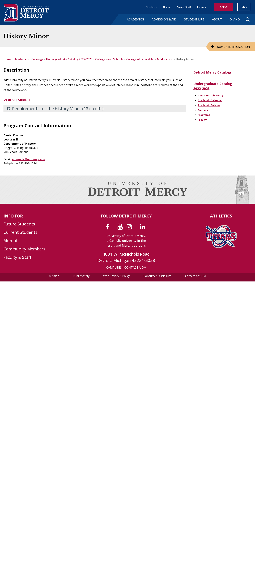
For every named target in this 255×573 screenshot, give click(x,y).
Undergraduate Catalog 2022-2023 (69, 59)
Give (244, 6)
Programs (204, 115)
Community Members (24, 249)
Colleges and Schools (109, 59)
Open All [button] (9, 100)
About (217, 19)
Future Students (19, 224)
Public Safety (81, 276)
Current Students (20, 232)
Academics (135, 19)
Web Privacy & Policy (116, 276)
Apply (224, 6)
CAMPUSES (114, 267)
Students (151, 7)
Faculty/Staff (183, 7)
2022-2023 (201, 88)
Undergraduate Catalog (212, 84)
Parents (201, 7)
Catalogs (37, 59)
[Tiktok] (136, 228)
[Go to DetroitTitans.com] (221, 247)
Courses (203, 110)
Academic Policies (209, 105)
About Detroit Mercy (210, 95)
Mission (54, 276)
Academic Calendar (210, 100)
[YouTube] (120, 228)
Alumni (166, 7)
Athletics (221, 216)
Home (7, 59)
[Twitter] (114, 228)
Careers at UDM (195, 276)
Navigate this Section (233, 47)
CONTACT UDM (135, 267)
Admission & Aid (164, 19)
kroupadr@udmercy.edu (28, 159)
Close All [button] (24, 100)
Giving (235, 19)
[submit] (242, 26)
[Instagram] (130, 228)
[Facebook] (108, 228)
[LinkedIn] (143, 228)
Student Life (194, 19)
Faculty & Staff (17, 257)
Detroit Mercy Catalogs (212, 72)
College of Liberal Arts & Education (149, 59)
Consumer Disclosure (157, 276)
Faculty (202, 119)
